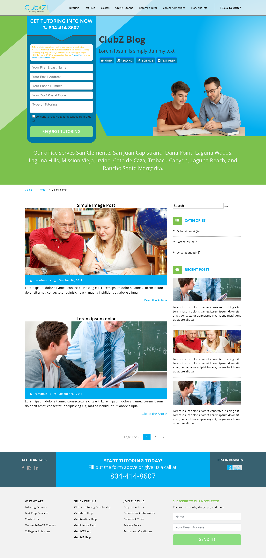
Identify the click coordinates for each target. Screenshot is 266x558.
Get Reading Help (85, 519)
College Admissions (174, 8)
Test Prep (90, 8)
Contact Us (32, 519)
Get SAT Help (82, 537)
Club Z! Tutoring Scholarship (92, 507)
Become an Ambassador (139, 513)
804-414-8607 (230, 7)
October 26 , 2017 (70, 280)
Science (147, 60)
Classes (105, 8)
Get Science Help (85, 525)
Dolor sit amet (186, 231)
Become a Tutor (148, 8)
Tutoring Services (36, 507)
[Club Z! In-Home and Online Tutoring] (36, 8)
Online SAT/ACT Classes (40, 525)
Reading (126, 60)
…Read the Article (154, 300)
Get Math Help (83, 513)
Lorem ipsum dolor (96, 319)
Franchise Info (199, 8)
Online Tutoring (124, 8)
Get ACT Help (82, 531)
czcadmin (40, 280)
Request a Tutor (134, 507)
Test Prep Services (36, 513)
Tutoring (74, 8)
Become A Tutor (134, 519)
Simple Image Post (96, 205)
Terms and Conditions (41, 58)
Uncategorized (186, 252)
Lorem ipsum (185, 242)
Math (108, 60)
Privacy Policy (77, 55)
